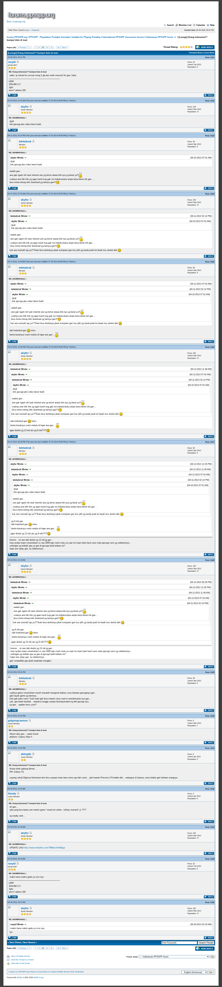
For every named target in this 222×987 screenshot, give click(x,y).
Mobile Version (63, 972)
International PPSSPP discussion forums (123, 37)
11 (52, 47)
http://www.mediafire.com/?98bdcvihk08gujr (44, 847)
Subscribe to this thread (20, 963)
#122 (212, 101)
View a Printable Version (20, 956)
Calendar (200, 25)
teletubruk (25, 141)
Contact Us (13, 972)
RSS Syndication (77, 972)
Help (212, 25)
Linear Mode (209, 53)
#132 (212, 789)
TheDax (72, 101)
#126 (212, 347)
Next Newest (29, 942)
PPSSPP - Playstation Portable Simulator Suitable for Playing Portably (64, 37)
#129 (212, 672)
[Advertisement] (115, 12)
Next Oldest (15, 942)
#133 (212, 827)
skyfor (25, 106)
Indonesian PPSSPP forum (159, 37)
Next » (64, 47)
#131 (212, 748)
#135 (212, 902)
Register (35, 30)
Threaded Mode (195, 53)
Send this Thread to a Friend (22, 960)
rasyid (12, 62)
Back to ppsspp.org (16, 21)
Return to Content (49, 972)
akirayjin (26, 754)
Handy (12, 793)
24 (58, 47)
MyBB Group (38, 977)
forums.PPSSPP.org (17, 37)
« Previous (22, 47)
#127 (212, 442)
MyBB (19, 977)
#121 (212, 57)
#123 (212, 136)
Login (27, 30)
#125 (212, 262)
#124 (212, 194)
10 (47, 47)
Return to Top (35, 972)
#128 (212, 560)
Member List (185, 25)
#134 (212, 859)
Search (170, 25)
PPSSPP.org (24, 972)
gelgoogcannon (18, 720)
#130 (212, 716)
